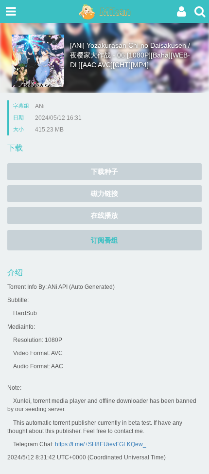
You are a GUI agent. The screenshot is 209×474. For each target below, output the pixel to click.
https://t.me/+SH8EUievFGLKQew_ (100, 444)
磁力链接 (104, 193)
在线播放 (104, 215)
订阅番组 (104, 240)
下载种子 (104, 171)
